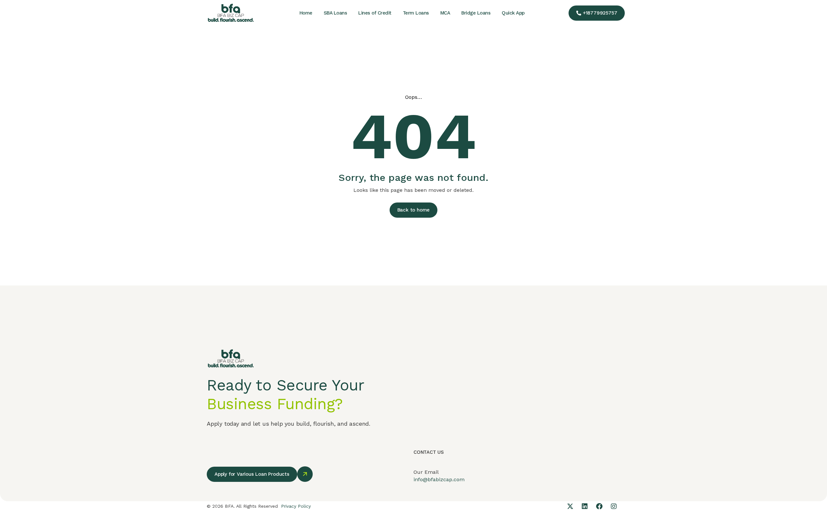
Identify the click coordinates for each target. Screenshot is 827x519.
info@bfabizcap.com (439, 479)
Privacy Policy (296, 506)
